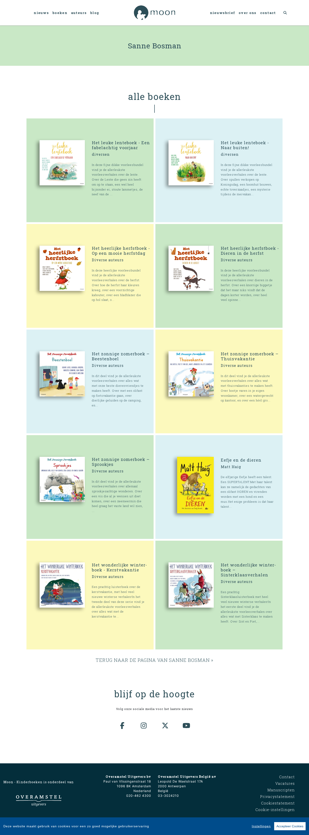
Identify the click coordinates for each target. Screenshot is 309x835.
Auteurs (79, 12)
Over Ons (247, 12)
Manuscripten (281, 790)
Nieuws (41, 12)
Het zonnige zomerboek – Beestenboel (121, 356)
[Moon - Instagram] (144, 726)
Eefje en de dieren (241, 460)
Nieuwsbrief (222, 12)
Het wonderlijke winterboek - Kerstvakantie (119, 567)
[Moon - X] (165, 726)
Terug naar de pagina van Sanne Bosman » (154, 660)
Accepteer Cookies (289, 826)
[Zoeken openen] (285, 12)
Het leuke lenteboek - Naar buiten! (245, 145)
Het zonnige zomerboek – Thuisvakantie (249, 356)
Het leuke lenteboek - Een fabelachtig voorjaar (121, 145)
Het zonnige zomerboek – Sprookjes (121, 462)
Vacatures (285, 783)
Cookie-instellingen (275, 809)
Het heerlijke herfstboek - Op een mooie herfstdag (121, 250)
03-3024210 (168, 795)
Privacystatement (277, 796)
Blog (94, 12)
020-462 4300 (138, 795)
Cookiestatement (278, 803)
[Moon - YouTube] (186, 726)
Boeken (59, 12)
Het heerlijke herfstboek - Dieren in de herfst (250, 250)
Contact (268, 12)
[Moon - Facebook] (122, 726)
